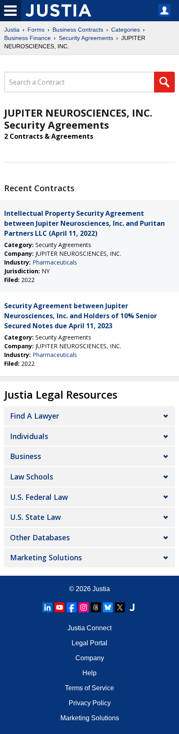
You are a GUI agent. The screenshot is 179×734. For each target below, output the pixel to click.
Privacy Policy (90, 703)
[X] (120, 607)
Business (25, 456)
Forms (36, 29)
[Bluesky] (108, 607)
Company (89, 658)
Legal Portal (89, 643)
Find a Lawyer (34, 416)
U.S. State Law (35, 517)
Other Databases (40, 537)
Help (89, 673)
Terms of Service (89, 688)
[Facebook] (72, 607)
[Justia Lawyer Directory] (132, 607)
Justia (12, 29)
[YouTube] (60, 607)
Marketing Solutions (46, 557)
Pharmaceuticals (54, 262)
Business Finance (27, 38)
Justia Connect (89, 628)
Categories (125, 29)
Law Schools (31, 477)
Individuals (29, 436)
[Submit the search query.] (164, 82)
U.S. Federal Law (39, 497)
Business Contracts (77, 29)
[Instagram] (84, 607)
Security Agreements (86, 38)
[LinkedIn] (47, 607)
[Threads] (96, 607)
